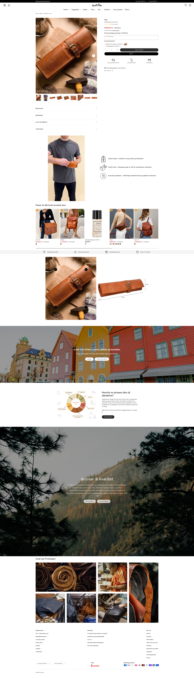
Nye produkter (118, 10)
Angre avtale (39, 642)
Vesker (65, 10)
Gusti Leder (41, 672)
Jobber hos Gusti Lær (152, 642)
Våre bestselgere (108, 417)
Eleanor (62, 240)
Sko (99, 10)
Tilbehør (107, 10)
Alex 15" (38, 240)
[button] (4, 5)
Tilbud (127, 10)
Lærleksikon (39, 652)
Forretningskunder (151, 655)
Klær (92, 10)
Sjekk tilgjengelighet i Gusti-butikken (115, 68)
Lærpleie (89, 359)
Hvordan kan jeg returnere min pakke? (97, 633)
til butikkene (88, 500)
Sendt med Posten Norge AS (43, 1)
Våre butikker (149, 639)
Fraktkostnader (115, 30)
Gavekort (148, 636)
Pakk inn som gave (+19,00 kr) (114, 44)
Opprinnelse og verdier (152, 648)
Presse (148, 658)
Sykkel (85, 10)
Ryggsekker (75, 10)
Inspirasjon (149, 652)
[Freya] (122, 224)
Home (37, 13)
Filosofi (148, 633)
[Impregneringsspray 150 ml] (97, 224)
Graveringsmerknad (109, 41)
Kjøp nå (131, 53)
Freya (111, 240)
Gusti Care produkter (102, 359)
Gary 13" (136, 240)
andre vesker (46, 13)
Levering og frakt (40, 639)
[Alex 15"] (48, 224)
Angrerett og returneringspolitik (95, 636)
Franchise (148, 645)
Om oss (89, 639)
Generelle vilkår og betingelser (95, 642)
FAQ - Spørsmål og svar (42, 633)
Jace (51, 13)
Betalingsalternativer (41, 636)
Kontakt (38, 645)
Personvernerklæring (92, 645)
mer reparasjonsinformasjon (102, 500)
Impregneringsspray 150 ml (92, 240)
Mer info (93, 91)
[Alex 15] (36, 244)
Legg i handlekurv (139, 50)
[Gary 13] (135, 244)
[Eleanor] (72, 224)
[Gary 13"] (146, 224)
